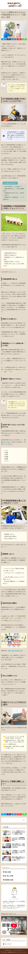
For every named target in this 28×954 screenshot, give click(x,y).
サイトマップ (8, 944)
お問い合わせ (8, 950)
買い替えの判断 (9, 876)
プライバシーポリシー (18, 950)
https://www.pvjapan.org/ (15, 650)
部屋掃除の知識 (9, 880)
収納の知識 (8, 872)
